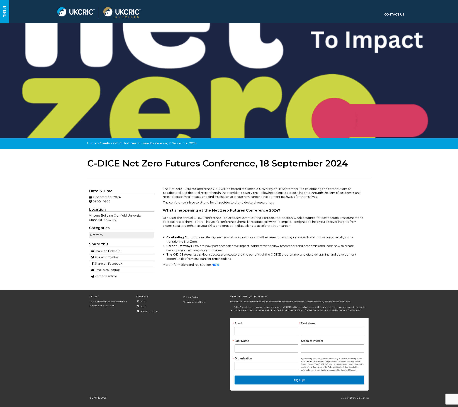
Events (105, 143)
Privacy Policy (190, 297)
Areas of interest (312, 340)
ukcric (143, 301)
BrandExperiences (359, 397)
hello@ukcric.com (149, 311)
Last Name (242, 340)
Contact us (394, 14)
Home (91, 143)
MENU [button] (4, 12)
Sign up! (299, 380)
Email (238, 323)
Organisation (243, 358)
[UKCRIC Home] (159, 12)
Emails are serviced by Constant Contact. (338, 369)
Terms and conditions (194, 302)
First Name (308, 323)
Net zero (96, 235)
